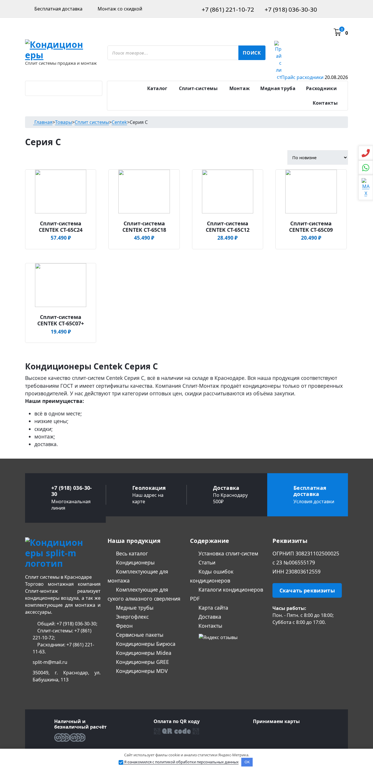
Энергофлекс (132, 616)
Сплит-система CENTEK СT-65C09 (311, 226)
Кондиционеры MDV (141, 670)
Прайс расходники (314, 77)
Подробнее (59, 221)
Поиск (252, 53)
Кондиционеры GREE (142, 661)
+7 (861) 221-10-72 (227, 9)
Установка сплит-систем (227, 553)
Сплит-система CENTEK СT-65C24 (60, 226)
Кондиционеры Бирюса (145, 643)
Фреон (124, 625)
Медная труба (277, 88)
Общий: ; (66, 623)
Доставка (209, 616)
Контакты (325, 103)
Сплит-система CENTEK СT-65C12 (227, 226)
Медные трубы (134, 607)
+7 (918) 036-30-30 (290, 9)
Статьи (206, 562)
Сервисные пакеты (139, 634)
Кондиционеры (135, 562)
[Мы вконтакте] (275, 637)
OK (247, 761)
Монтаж (239, 88)
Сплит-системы (198, 88)
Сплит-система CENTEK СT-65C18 (144, 226)
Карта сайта (212, 607)
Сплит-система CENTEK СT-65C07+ (60, 320)
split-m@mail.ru (50, 662)
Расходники (321, 88)
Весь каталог (131, 553)
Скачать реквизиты (307, 590)
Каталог (157, 88)
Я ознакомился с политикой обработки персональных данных (181, 761)
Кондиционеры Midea (143, 652)
